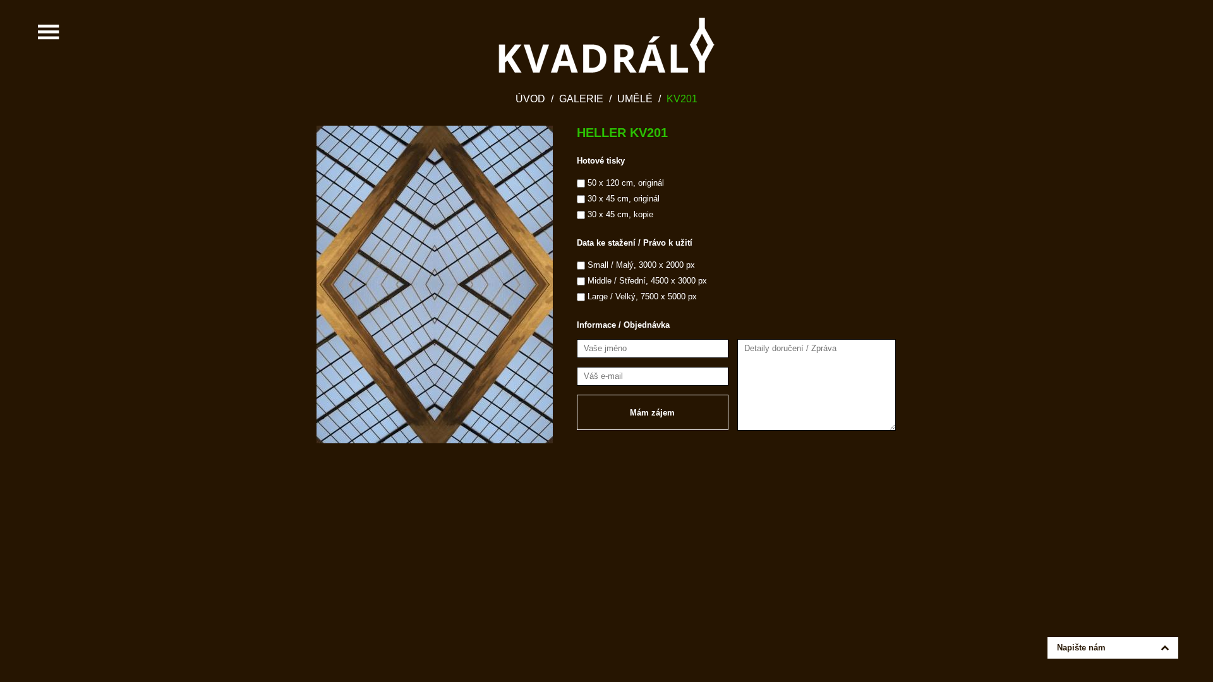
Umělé (635, 98)
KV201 (682, 98)
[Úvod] (606, 45)
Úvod (530, 98)
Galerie (581, 98)
